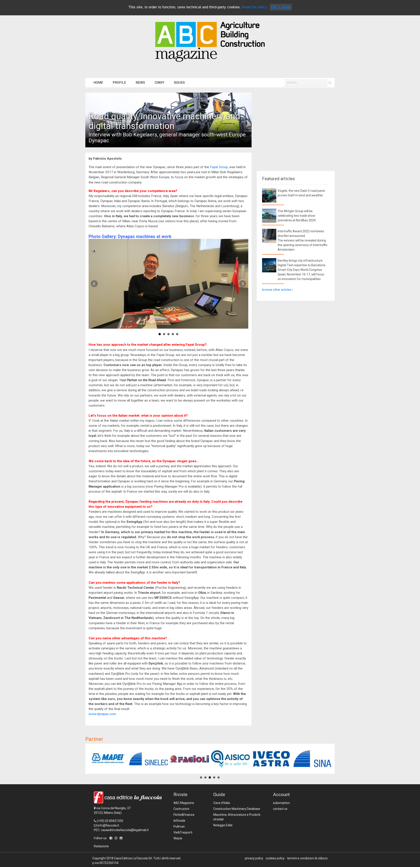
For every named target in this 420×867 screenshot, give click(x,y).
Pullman (179, 826)
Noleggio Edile (223, 825)
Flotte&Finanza (183, 814)
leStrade (179, 820)
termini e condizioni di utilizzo (307, 858)
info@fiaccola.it (108, 825)
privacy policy (254, 858)
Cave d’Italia (221, 803)
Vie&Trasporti (182, 832)
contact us (280, 809)
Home (98, 83)
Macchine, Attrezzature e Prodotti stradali (236, 817)
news (140, 83)
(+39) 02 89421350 (110, 821)
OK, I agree (280, 7)
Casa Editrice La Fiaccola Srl (133, 858)
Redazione (101, 846)
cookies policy (275, 858)
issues (179, 83)
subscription (281, 803)
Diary (159, 83)
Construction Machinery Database (236, 809)
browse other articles (277, 289)
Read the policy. (255, 7)
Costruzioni (181, 809)
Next (242, 283)
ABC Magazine (183, 803)
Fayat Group (219, 167)
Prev (94, 283)
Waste (177, 838)
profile (119, 83)
